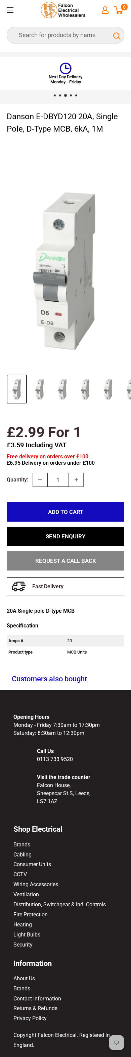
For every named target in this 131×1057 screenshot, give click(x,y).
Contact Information (37, 998)
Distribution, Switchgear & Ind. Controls (59, 904)
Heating (22, 924)
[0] (119, 10)
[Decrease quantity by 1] (40, 480)
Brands (21, 844)
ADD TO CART (65, 512)
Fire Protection (30, 914)
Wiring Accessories (35, 884)
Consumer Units (32, 864)
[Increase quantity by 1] (76, 480)
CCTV (20, 874)
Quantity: (17, 479)
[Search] (115, 35)
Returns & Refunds (35, 1008)
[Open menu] (10, 10)
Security (23, 944)
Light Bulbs (26, 934)
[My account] (105, 10)
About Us (24, 978)
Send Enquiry (65, 536)
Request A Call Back (65, 560)
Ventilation (26, 894)
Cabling (22, 854)
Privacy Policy (30, 1018)
